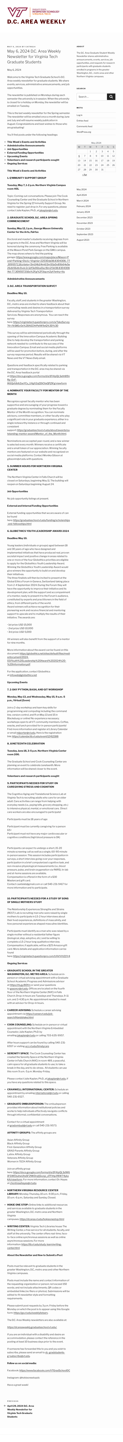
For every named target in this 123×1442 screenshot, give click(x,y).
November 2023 (85, 223)
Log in (79, 115)
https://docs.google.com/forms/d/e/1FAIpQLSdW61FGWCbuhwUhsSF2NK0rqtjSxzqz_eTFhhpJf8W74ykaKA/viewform (38, 1176)
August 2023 (83, 240)
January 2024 (83, 212)
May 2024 (82, 189)
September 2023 (85, 234)
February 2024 (84, 206)
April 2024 (82, 195)
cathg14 (31, 47)
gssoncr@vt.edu (19, 988)
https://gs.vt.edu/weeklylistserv (31, 1312)
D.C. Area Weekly (36, 21)
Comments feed (84, 126)
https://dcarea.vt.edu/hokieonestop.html (42, 1219)
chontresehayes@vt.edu (23, 1183)
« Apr (84, 174)
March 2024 (83, 200)
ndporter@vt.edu (26, 732)
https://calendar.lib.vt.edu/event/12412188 (35, 736)
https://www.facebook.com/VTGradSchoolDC (44, 1370)
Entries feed (82, 120)
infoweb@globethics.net (23, 675)
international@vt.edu (46, 1093)
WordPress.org (84, 132)
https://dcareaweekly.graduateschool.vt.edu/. (32, 1327)
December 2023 (85, 217)
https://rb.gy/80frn (20, 985)
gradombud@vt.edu (21, 1125)
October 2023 (83, 228)
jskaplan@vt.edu (49, 210)
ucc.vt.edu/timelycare (37, 1046)
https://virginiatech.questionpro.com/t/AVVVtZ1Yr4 (41, 956)
